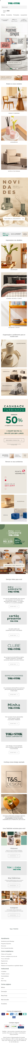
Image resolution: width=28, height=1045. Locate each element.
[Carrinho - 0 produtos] (26, 3)
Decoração (4, 991)
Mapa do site (4, 963)
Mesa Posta (4, 995)
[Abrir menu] (4, 3)
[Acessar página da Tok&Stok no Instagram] (12, 932)
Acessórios (9, 15)
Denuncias (3, 945)
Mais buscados (5, 999)
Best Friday (3, 980)
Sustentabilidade (5, 976)
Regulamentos (4, 961)
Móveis (3, 15)
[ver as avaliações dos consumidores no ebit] (7, 1026)
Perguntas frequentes (6, 943)
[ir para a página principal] (14, 3)
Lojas (2, 978)
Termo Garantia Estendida (7, 948)
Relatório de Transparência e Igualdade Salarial (12, 965)
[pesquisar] (25, 7)
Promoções (16, 15)
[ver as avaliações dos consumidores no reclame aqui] (14, 1026)
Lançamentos (24, 15)
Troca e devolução (5, 958)
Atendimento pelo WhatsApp (7, 941)
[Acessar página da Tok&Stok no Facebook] (8, 932)
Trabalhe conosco (5, 973)
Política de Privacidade (6, 954)
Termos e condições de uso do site (9, 956)
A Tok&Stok (3, 971)
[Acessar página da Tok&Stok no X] (20, 932)
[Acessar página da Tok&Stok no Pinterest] (16, 932)
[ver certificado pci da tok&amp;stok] (21, 1026)
